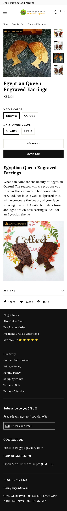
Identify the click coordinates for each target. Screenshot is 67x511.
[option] (27, 53)
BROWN (11, 115)
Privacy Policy (12, 366)
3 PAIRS (11, 131)
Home (6, 24)
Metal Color (13, 109)
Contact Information (16, 360)
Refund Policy (12, 372)
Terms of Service (14, 391)
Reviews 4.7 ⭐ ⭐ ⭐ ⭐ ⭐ (20, 340)
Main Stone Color (17, 125)
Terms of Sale (12, 385)
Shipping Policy (13, 378)
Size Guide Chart (14, 321)
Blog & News (11, 315)
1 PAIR (28, 131)
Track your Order (14, 327)
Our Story (9, 354)
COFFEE (29, 115)
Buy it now (33, 153)
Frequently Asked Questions (21, 333)
